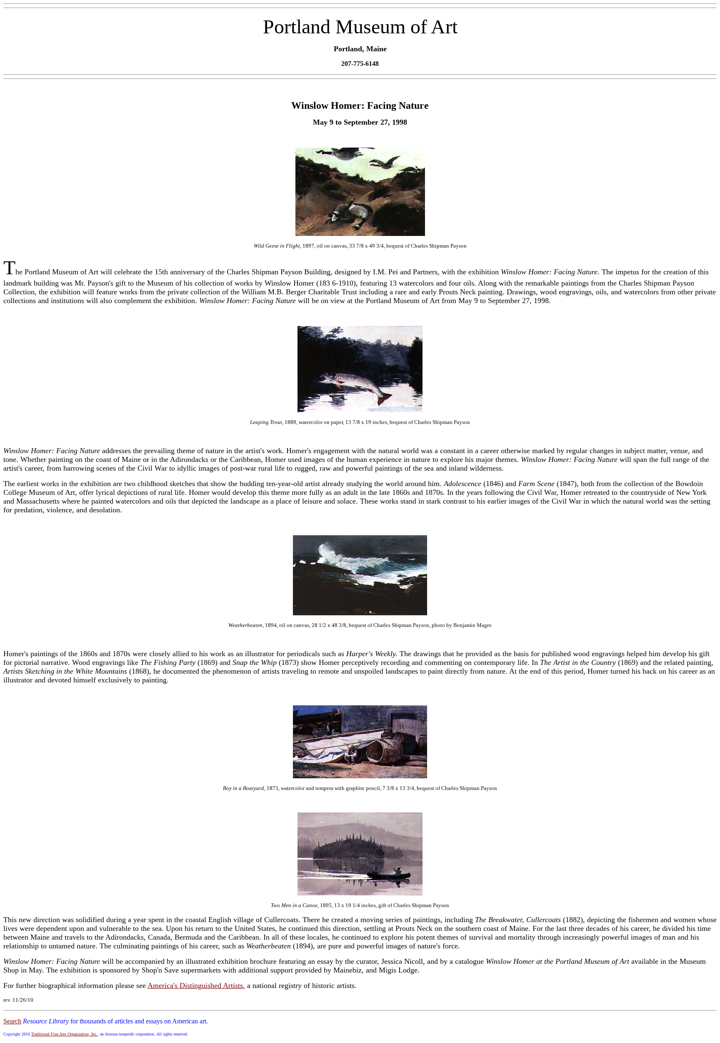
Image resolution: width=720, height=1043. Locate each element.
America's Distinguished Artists (195, 985)
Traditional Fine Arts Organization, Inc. (64, 1034)
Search (12, 1021)
